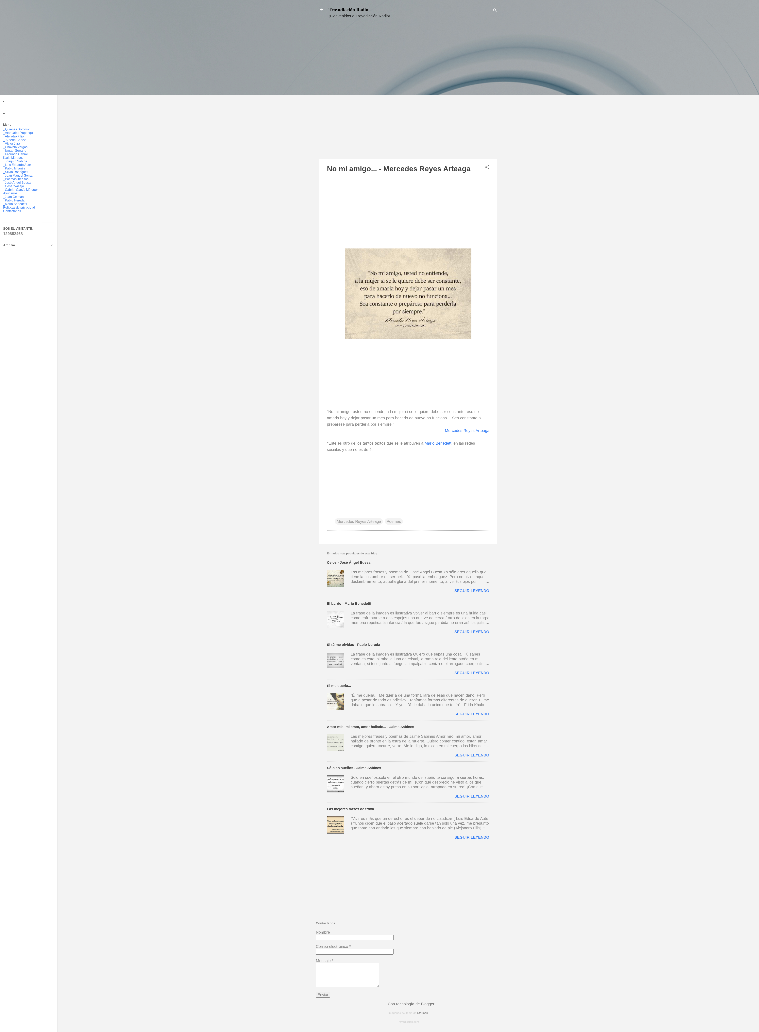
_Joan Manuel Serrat (17, 175)
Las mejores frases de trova (350, 809)
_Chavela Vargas (15, 147)
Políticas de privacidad (19, 207)
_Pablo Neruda (14, 200)
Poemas (394, 521)
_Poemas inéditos (15, 179)
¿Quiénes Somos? (16, 129)
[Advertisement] (408, 92)
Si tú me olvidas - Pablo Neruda (353, 645)
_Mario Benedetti (15, 204)
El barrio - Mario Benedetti (349, 604)
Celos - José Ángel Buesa (348, 562)
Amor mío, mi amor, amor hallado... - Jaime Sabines (370, 727)
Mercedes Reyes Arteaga (467, 430)
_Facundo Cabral (15, 154)
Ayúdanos (10, 193)
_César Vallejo (13, 186)
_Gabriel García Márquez (20, 189)
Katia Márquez (13, 157)
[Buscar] (495, 11)
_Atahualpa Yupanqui (18, 133)
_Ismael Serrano (14, 150)
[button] (487, 167)
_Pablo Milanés (14, 168)
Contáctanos (12, 211)
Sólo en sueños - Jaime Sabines (354, 768)
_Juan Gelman (13, 196)
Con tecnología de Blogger (410, 1004)
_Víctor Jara (11, 143)
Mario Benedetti (438, 443)
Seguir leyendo (471, 591)
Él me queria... (339, 686)
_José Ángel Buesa (17, 182)
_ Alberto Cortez (14, 140)
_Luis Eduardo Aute (17, 165)
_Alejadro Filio (13, 136)
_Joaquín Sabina (15, 161)
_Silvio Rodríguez (15, 172)
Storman (422, 1012)
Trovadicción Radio (348, 9)
